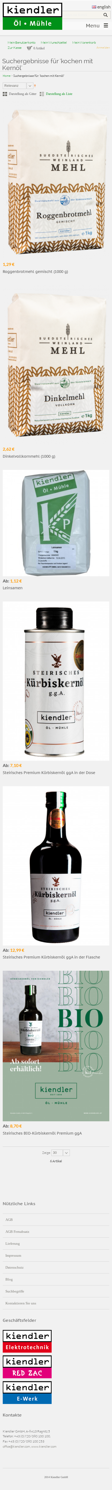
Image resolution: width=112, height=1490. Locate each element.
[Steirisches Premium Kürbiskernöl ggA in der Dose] (56, 681)
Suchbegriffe (14, 1291)
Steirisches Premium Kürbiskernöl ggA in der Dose (49, 772)
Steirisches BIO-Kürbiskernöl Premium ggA (42, 1133)
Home (7, 76)
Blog (9, 1279)
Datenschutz (14, 1267)
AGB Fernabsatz (17, 1232)
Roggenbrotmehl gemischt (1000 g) (35, 271)
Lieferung (12, 1243)
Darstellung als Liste (59, 94)
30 (55, 1153)
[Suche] (105, 15)
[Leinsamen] (56, 523)
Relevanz (11, 86)
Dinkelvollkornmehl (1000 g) (29, 456)
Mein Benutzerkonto (21, 42)
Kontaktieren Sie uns (20, 1303)
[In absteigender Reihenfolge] (35, 85)
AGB (9, 1220)
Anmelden (103, 47)
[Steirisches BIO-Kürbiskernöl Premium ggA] (56, 1046)
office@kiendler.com (16, 1446)
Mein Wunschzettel (54, 42)
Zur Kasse (14, 48)
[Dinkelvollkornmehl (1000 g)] (56, 364)
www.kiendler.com (44, 1446)
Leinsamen (13, 587)
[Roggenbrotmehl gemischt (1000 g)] (56, 180)
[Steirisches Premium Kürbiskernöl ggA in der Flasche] (56, 865)
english (104, 6)
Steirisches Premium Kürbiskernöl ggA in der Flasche (51, 957)
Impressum (13, 1255)
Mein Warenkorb (84, 42)
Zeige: (46, 1153)
